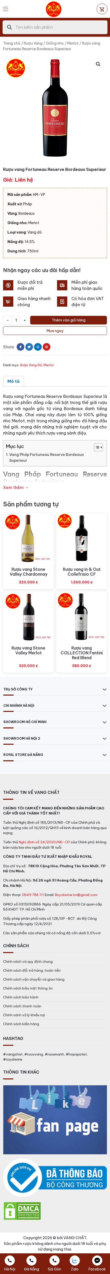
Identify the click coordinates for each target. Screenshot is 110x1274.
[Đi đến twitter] (29, 347)
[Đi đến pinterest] (46, 347)
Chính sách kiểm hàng (21, 1024)
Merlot (73, 43)
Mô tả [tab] (13, 381)
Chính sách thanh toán (22, 1006)
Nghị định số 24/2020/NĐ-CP (44, 842)
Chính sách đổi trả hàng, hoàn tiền (32, 970)
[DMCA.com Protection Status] (22, 1210)
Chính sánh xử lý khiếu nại (24, 1015)
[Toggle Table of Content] (96, 447)
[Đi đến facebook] (20, 347)
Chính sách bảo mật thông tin (28, 988)
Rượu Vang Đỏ (31, 365)
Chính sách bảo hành (20, 997)
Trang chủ (11, 43)
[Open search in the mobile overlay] (55, 27)
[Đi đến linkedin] (38, 347)
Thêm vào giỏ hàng (68, 320)
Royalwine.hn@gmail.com (76, 894)
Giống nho (55, 43)
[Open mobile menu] (5, 9)
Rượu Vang (33, 43)
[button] (98, 64)
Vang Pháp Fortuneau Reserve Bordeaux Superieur (46, 457)
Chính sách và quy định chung (28, 961)
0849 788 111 (33, 894)
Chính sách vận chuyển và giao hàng (33, 979)
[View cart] (102, 9)
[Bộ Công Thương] (55, 1178)
